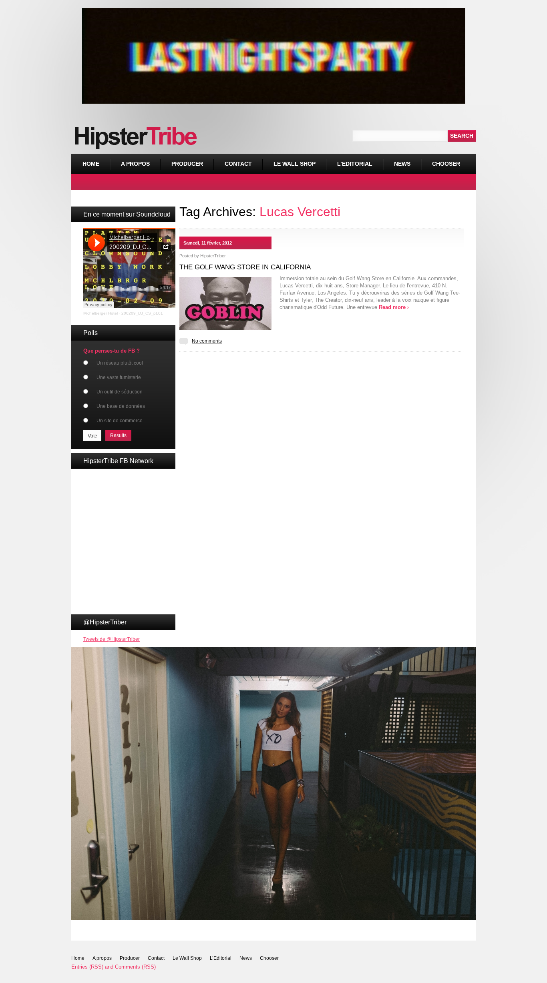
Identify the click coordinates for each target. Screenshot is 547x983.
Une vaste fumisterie (119, 377)
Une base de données (121, 406)
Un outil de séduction (120, 392)
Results (118, 435)
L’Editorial (354, 163)
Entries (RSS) (87, 967)
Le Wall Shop (295, 163)
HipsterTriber (213, 255)
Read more (394, 307)
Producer (187, 163)
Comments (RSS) (135, 967)
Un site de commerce (120, 420)
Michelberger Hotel (100, 313)
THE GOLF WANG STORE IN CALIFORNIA (245, 267)
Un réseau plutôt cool (120, 363)
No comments (207, 341)
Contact (238, 163)
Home (90, 163)
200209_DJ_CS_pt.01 (142, 313)
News (402, 163)
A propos (135, 163)
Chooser (440, 160)
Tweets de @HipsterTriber (111, 639)
